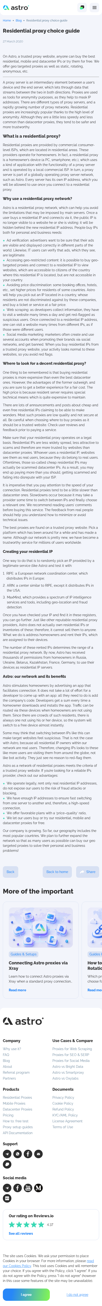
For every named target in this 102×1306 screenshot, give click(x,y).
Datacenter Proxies (17, 1109)
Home (7, 20)
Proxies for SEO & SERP (70, 1055)
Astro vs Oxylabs (65, 1078)
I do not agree (77, 1294)
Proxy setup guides (18, 1127)
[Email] (38, 1154)
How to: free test (15, 1121)
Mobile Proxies (14, 1103)
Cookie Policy (62, 1103)
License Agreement (67, 1121)
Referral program (16, 1072)
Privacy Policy (63, 1097)
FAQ (6, 1055)
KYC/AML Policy (65, 1115)
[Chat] (7, 1164)
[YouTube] (28, 1188)
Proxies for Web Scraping (72, 1049)
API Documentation (17, 1133)
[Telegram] (7, 1154)
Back (10, 872)
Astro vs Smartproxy (68, 1072)
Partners (9, 1078)
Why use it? (12, 1049)
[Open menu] (94, 7)
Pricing (8, 1115)
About (7, 1067)
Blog (19, 20)
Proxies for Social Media (71, 1061)
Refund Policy (63, 1109)
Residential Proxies (17, 1097)
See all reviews (21, 1233)
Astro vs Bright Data (67, 1067)
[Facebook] (28, 1154)
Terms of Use (62, 1127)
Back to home (57, 872)
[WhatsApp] (17, 1154)
